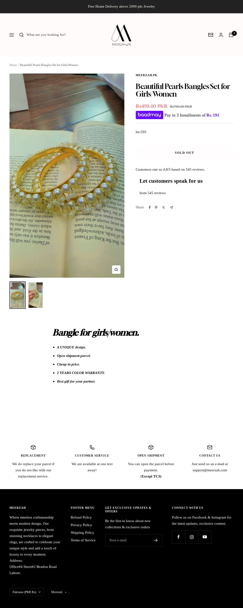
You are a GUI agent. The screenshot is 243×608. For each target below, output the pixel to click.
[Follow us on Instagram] (191, 536)
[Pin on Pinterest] (156, 207)
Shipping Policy (82, 532)
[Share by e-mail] (171, 207)
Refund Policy (81, 517)
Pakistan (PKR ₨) (24, 592)
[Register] (156, 540)
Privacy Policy (81, 525)
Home (13, 65)
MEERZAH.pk (146, 75)
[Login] (221, 35)
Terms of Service (83, 540)
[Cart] (231, 35)
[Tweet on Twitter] (164, 207)
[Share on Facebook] (150, 207)
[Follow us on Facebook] (178, 536)
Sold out (184, 152)
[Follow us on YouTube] (204, 536)
